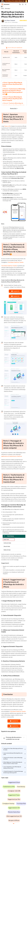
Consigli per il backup (8, 803)
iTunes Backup (21, 786)
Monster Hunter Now (14, 812)
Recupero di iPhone (14, 820)
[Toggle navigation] (25, 4)
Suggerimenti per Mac (14, 799)
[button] (13, 823)
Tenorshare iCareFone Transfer (16, 262)
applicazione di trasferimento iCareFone (11, 456)
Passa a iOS (7, 126)
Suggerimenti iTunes (14, 795)
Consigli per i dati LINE (14, 791)
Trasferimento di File (9, 786)
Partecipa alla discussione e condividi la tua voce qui (13, 738)
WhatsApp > (8, 8)
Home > (3, 8)
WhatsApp (15, 22)
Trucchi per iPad (21, 803)
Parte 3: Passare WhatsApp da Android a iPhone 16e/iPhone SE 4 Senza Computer (12, 98)
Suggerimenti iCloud (14, 782)
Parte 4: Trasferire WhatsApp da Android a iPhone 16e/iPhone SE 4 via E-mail (13, 105)
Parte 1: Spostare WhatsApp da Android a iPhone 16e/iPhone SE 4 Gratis (12, 84)
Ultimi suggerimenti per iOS (14, 816)
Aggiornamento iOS (14, 808)
